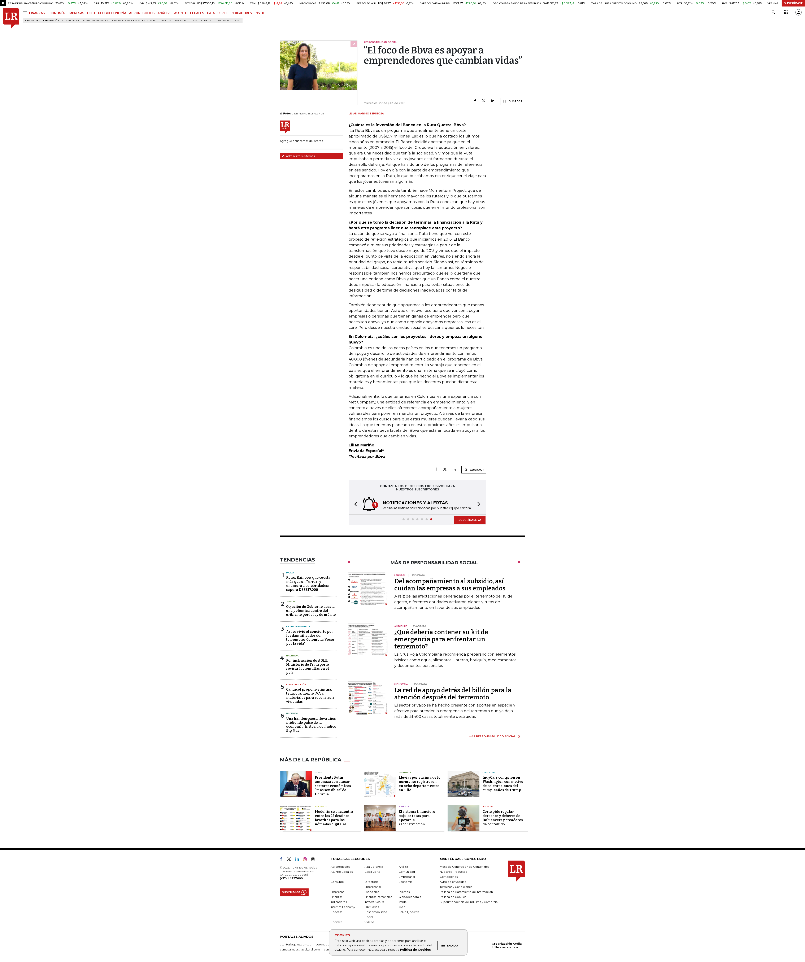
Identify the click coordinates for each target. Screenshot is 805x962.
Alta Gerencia (374, 866)
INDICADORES (241, 13)
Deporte (489, 772)
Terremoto (223, 20)
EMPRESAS (76, 13)
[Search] (773, 12)
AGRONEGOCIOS (142, 13)
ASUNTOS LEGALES (189, 13)
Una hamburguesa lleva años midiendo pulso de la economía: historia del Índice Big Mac (311, 725)
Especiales (372, 891)
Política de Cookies (415, 950)
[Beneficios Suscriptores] (786, 12)
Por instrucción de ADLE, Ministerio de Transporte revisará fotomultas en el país (307, 667)
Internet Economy (343, 907)
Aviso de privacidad (453, 881)
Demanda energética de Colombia (134, 20)
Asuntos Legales (342, 871)
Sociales (336, 922)
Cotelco (206, 20)
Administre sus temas (300, 156)
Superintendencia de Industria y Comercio (469, 902)
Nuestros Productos (453, 871)
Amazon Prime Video (174, 20)
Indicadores (339, 902)
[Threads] (314, 860)
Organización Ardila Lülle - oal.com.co (507, 945)
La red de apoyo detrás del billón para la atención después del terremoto (453, 693)
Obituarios (372, 907)
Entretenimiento (298, 626)
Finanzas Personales (378, 896)
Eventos (404, 891)
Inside (403, 902)
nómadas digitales (95, 20)
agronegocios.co (327, 944)
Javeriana (72, 20)
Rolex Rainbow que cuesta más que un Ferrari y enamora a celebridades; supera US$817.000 (308, 584)
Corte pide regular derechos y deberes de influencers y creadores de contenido (503, 818)
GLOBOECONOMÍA (112, 13)
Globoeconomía (410, 896)
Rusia (318, 772)
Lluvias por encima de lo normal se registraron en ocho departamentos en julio (419, 783)
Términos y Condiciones (456, 886)
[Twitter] (484, 101)
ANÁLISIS (164, 13)
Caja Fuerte (372, 871)
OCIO (91, 13)
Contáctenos (449, 876)
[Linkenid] (298, 860)
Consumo (337, 881)
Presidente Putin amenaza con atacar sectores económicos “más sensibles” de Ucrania (333, 785)
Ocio (402, 907)
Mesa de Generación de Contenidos (464, 866)
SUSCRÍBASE (793, 3)
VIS (237, 20)
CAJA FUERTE (217, 13)
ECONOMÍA (56, 13)
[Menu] (26, 13)
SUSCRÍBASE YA (469, 519)
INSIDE (260, 13)
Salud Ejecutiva (409, 912)
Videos (369, 922)
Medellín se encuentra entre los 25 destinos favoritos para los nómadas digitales (334, 818)
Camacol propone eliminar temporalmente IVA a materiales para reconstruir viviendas (310, 695)
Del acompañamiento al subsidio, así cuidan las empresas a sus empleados (449, 584)
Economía (406, 881)
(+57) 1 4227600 (291, 878)
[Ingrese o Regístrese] (798, 12)
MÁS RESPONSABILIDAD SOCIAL (492, 736)
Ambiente (405, 772)
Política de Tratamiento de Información (466, 891)
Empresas (337, 891)
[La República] (11, 18)
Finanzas (336, 896)
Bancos (404, 806)
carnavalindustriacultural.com (300, 949)
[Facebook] (475, 101)
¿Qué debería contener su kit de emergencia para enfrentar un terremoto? (441, 639)
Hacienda (292, 655)
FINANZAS (37, 13)
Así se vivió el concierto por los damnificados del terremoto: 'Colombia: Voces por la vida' (310, 638)
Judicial (291, 601)
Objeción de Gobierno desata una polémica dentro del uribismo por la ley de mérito (311, 611)
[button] (354, 504)
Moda (290, 572)
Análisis (403, 866)
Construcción (296, 684)
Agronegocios (340, 866)
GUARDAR (515, 101)
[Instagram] (306, 860)
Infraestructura (374, 902)
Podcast (336, 912)
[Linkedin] (492, 101)
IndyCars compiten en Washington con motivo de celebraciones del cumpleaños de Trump (503, 783)
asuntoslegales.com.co (295, 944)
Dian (194, 20)
